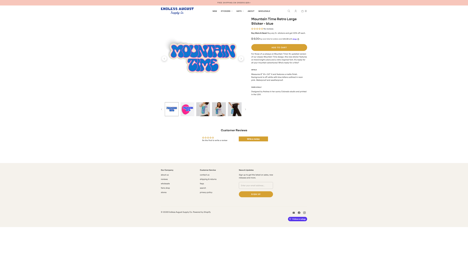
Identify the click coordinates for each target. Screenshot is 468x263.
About (251, 11)
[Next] (241, 58)
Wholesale (264, 11)
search (203, 188)
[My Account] (295, 11)
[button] (257, 29)
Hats (239, 11)
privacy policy (206, 192)
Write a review (253, 139)
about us (165, 175)
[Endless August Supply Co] (177, 11)
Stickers (225, 11)
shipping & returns (208, 179)
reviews (164, 179)
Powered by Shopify (202, 212)
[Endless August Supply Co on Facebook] (299, 213)
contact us (204, 175)
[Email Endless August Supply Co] (293, 213)
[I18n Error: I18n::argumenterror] (172, 109)
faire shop (165, 188)
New (215, 11)
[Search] (288, 11)
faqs (202, 183)
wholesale (165, 183)
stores (163, 192)
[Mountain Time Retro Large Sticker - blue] (202, 58)
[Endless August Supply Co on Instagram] (304, 213)
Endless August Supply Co (180, 212)
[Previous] (164, 58)
